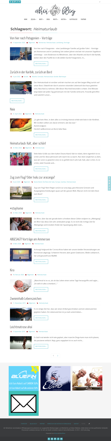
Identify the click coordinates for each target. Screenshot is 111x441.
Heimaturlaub (51, 43)
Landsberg (59, 43)
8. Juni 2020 (16, 182)
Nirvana (56, 433)
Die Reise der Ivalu (49, 182)
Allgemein (32, 43)
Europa (57, 182)
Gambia (63, 182)
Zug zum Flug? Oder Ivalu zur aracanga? (32, 177)
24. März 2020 (17, 213)
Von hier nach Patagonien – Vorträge (31, 38)
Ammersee (42, 43)
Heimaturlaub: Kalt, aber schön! (28, 143)
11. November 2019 (19, 303)
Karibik (26, 77)
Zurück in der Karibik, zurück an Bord (31, 72)
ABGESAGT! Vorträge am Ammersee (30, 239)
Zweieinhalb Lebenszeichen (25, 299)
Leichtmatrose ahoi (21, 327)
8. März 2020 (17, 244)
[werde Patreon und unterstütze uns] (17, 1)
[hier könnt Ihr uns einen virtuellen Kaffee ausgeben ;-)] (15, 1)
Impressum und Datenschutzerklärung (59, 423)
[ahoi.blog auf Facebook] (10, 1)
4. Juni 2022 (16, 77)
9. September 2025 (19, 43)
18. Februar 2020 (18, 275)
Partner (42, 423)
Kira (12, 270)
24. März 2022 (17, 148)
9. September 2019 (19, 331)
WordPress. (62, 433)
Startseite (24, 423)
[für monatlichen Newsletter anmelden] (19, 1)
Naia (12, 109)
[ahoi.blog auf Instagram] (12, 1)
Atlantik (34, 77)
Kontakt (76, 423)
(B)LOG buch (33, 423)
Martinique (62, 77)
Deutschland (38, 182)
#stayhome (16, 208)
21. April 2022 (17, 114)
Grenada (40, 77)
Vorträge (67, 43)
